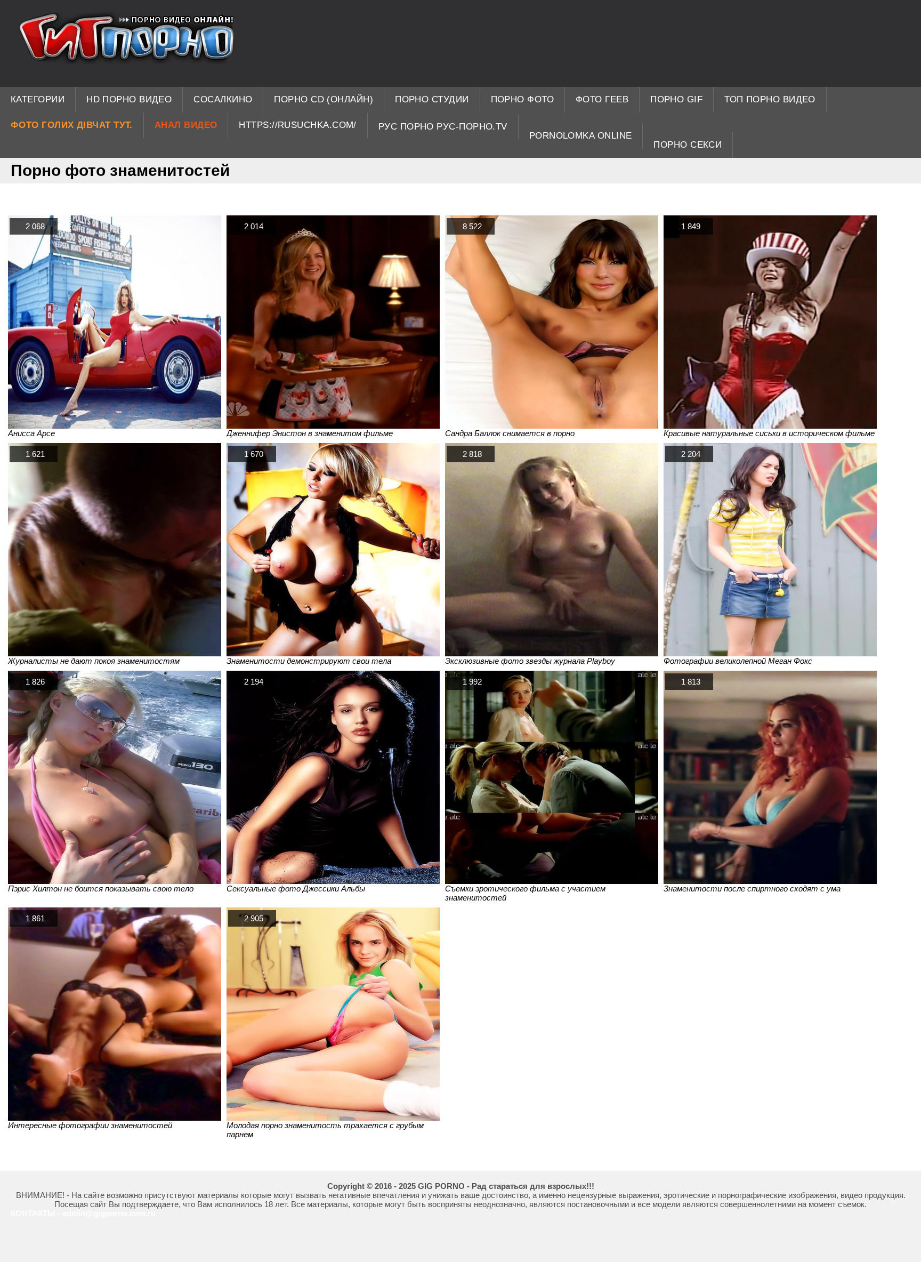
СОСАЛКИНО (222, 99)
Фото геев (602, 99)
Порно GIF (676, 99)
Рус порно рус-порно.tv (442, 127)
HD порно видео (129, 99)
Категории (37, 99)
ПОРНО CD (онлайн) (323, 99)
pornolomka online (580, 136)
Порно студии (431, 99)
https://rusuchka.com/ (297, 125)
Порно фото (522, 99)
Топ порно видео (769, 99)
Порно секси (687, 145)
